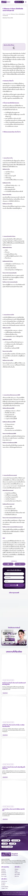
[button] (26, 2)
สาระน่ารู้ (8, 14)
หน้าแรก (4, 14)
